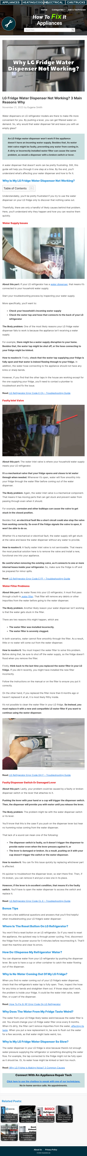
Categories (58, 9)
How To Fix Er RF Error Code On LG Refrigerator (35, 1004)
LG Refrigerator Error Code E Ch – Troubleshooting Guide (39, 393)
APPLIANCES (11, 2)
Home (44, 9)
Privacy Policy (51, 1150)
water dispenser (59, 284)
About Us (38, 1150)
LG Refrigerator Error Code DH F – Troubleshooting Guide (40, 775)
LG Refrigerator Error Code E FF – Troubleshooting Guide (39, 578)
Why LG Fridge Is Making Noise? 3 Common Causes (37, 1067)
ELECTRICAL (54, 2)
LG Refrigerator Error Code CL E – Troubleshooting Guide (39, 901)
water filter (27, 596)
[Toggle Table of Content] (30, 188)
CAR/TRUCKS (76, 2)
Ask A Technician (77, 9)
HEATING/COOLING (33, 2)
